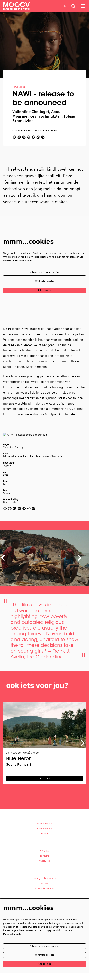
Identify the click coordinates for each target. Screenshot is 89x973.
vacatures (44, 861)
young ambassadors (45, 878)
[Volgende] (79, 557)
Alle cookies (44, 290)
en (64, 6)
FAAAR (44, 834)
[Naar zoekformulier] (73, 6)
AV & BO (44, 851)
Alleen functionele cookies (44, 272)
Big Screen (50, 131)
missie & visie (44, 824)
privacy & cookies (44, 888)
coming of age (21, 131)
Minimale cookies (44, 281)
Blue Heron (19, 759)
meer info (44, 778)
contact (45, 883)
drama (37, 131)
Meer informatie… (23, 260)
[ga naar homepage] (16, 6)
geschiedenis (44, 829)
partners (44, 856)
